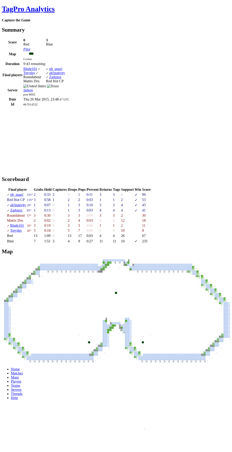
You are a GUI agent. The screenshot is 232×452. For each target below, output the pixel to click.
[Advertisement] (40, 139)
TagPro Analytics (28, 9)
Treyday (29, 73)
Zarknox (55, 77)
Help (14, 398)
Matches (17, 373)
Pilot (26, 49)
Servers (16, 390)
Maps (15, 377)
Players (16, 381)
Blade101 (30, 69)
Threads (16, 394)
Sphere (28, 90)
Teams (15, 385)
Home (15, 369)
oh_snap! (55, 69)
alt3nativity (57, 73)
